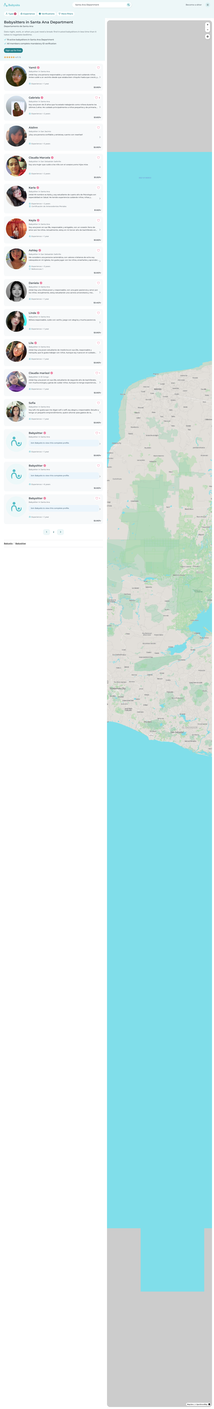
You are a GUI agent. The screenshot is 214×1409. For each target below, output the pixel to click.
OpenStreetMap (201, 1404)
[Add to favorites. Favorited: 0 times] (98, 68)
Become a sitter (194, 5)
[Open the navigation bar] (207, 4)
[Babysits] (12, 5)
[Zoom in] (207, 24)
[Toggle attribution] (209, 1404)
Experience (29, 14)
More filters (67, 14)
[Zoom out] (207, 29)
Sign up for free (13, 50)
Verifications (47, 14)
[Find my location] (207, 36)
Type (11, 14)
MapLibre (190, 1404)
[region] (159, 713)
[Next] (60, 532)
